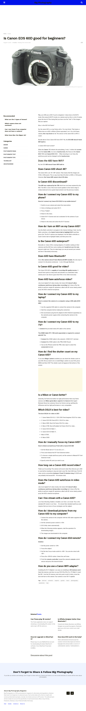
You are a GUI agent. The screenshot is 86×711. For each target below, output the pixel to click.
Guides (9, 33)
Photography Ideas (10, 151)
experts (57, 580)
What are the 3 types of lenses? (16, 119)
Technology (7, 161)
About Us (22, 703)
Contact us (15, 703)
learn (67, 580)
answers (50, 580)
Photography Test (10, 154)
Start (5, 703)
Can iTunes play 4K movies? (41, 619)
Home (5, 33)
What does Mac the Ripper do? (15, 135)
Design (6, 144)
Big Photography (43, 2)
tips (47, 583)
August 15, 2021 (7, 42)
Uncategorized (8, 164)
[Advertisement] (43, 19)
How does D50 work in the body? (70, 637)
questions (42, 583)
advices (44, 580)
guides (62, 580)
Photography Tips (9, 157)
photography (74, 580)
